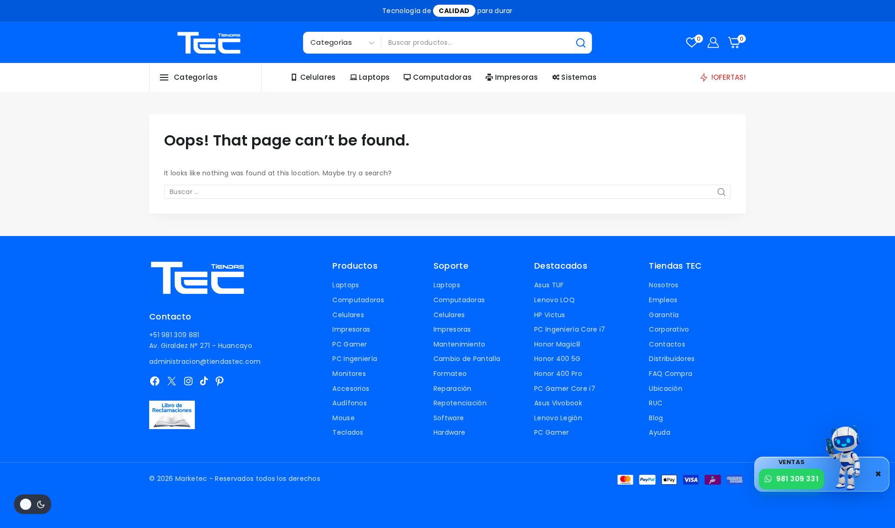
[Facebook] (154, 381)
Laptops (374, 77)
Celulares (318, 77)
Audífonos (349, 403)
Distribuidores (672, 358)
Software (449, 418)
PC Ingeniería (354, 358)
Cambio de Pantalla (467, 358)
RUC (655, 403)
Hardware (449, 432)
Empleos (663, 300)
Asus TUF (549, 285)
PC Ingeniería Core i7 (569, 329)
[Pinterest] (219, 381)
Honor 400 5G (557, 358)
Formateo (450, 373)
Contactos (667, 344)
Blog (656, 418)
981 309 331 (797, 479)
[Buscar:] (447, 191)
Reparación (453, 388)
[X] (171, 381)
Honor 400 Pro (558, 373)
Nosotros (663, 285)
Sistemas (579, 77)
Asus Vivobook (558, 403)
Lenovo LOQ (554, 300)
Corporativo (669, 329)
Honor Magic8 (557, 344)
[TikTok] (204, 380)
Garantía (664, 315)
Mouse (343, 418)
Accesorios (350, 388)
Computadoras (442, 77)
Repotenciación (460, 403)
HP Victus (549, 315)
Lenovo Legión (558, 418)
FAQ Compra (670, 373)
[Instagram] (188, 381)
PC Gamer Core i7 (564, 388)
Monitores (349, 373)
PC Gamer (349, 344)
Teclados (347, 432)
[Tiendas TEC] (208, 42)
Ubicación (665, 388)
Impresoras (516, 77)
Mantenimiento (460, 344)
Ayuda (659, 432)
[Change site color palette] (32, 504)
